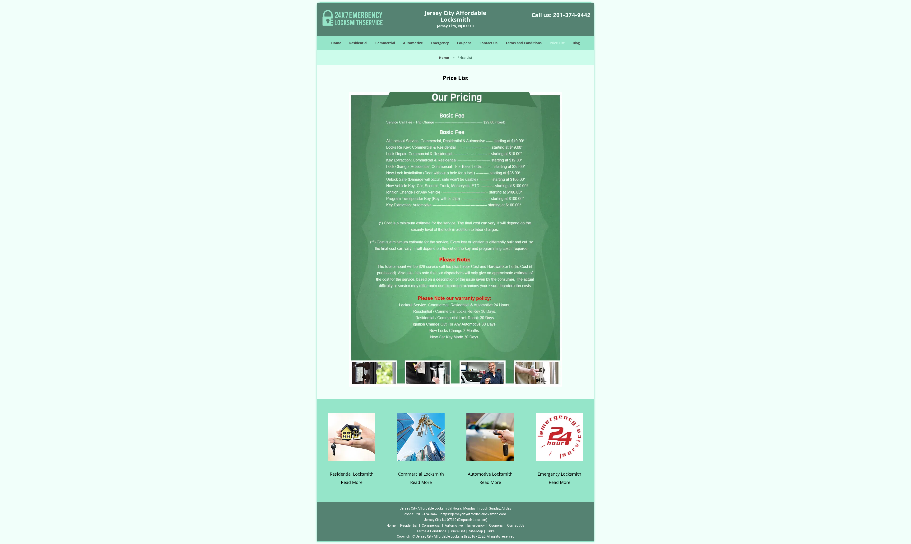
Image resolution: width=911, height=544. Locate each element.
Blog (576, 43)
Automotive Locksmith (490, 474)
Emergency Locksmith (559, 474)
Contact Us (488, 43)
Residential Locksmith (351, 474)
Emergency (440, 43)
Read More (352, 482)
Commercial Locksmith (421, 474)
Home (336, 43)
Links (491, 531)
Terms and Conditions (524, 43)
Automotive (413, 43)
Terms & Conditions (431, 531)
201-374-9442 (571, 15)
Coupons (464, 43)
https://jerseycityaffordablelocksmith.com (473, 514)
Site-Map (476, 531)
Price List (557, 43)
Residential (358, 43)
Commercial (385, 43)
